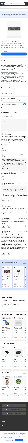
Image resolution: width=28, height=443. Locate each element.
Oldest (16, 112)
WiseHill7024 (7, 231)
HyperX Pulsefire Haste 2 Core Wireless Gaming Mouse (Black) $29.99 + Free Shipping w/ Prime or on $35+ (6, 357)
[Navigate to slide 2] (12, 36)
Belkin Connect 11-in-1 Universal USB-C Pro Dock (6, 328)
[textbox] (12, 104)
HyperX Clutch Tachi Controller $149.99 (18, 357)
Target (15, 334)
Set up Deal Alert (8, 15)
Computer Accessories (18, 300)
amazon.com (8, 64)
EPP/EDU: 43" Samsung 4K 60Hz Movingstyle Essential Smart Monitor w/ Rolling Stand (18, 277)
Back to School (8, 7)
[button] (5, 41)
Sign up (5, 121)
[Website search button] (23, 3)
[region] (14, 437)
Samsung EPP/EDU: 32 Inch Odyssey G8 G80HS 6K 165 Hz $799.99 (7, 277)
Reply (9, 148)
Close (18, 440)
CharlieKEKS (7, 205)
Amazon (3, 64)
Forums (7, 9)
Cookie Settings (9, 440)
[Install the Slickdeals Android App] (14, 409)
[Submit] (2, 116)
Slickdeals (3, 9)
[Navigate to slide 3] (14, 36)
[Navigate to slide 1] (11, 36)
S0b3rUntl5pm (7, 218)
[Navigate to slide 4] (15, 36)
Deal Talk (12, 9)
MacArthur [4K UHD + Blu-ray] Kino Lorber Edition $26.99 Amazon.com (7, 386)
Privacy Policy (4, 436)
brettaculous (7, 154)
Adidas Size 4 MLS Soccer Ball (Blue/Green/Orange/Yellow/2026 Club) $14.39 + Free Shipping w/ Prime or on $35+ (18, 386)
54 (4, 337)
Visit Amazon (14, 54)
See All (24, 263)
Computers (6, 300)
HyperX (15, 304)
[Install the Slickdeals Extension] (14, 405)
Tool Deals (23, 7)
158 (15, 286)
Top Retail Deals (16, 7)
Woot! (3, 334)
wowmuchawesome (9, 133)
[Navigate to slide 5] (16, 36)
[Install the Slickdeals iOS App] (14, 413)
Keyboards (6, 304)
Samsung (4, 284)
